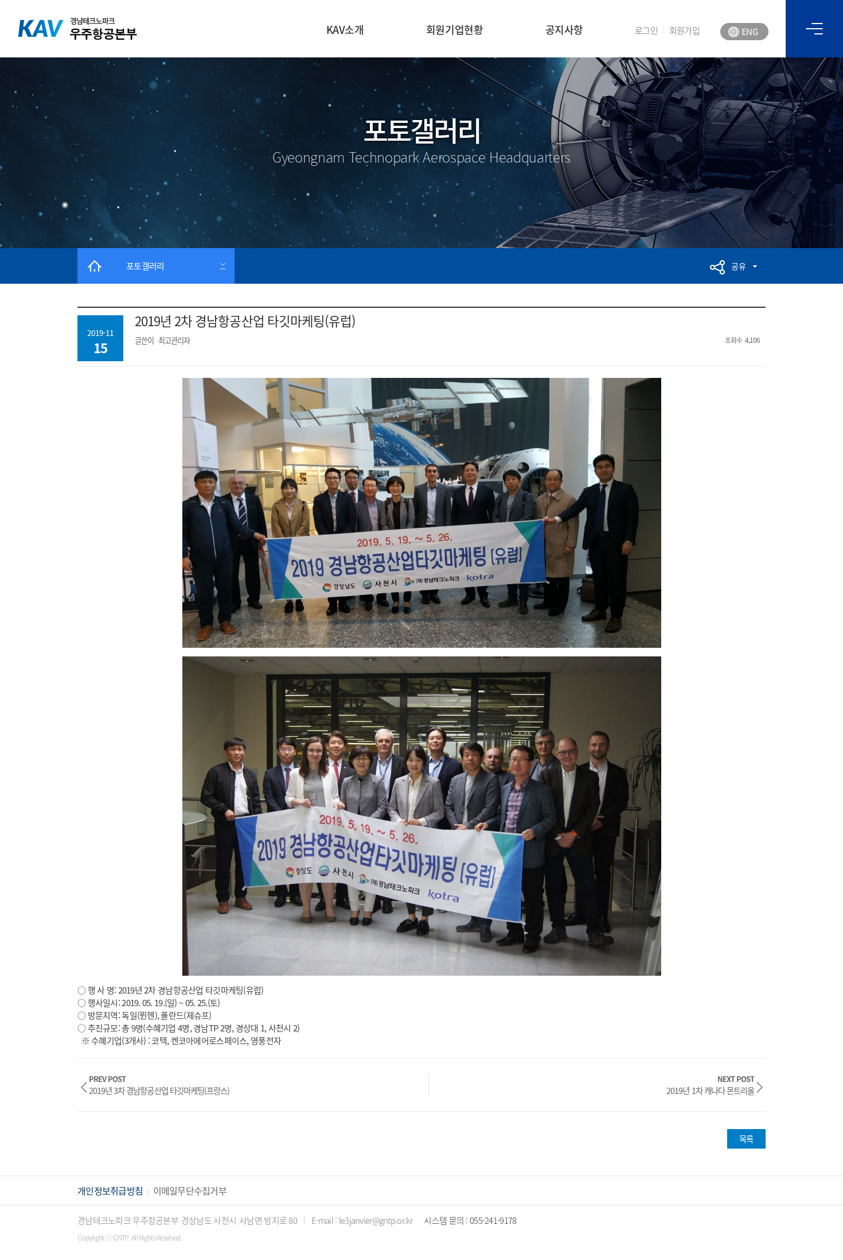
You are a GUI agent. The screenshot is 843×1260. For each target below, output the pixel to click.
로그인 (646, 30)
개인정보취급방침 (110, 1190)
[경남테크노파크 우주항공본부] (77, 28)
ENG (749, 31)
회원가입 (684, 30)
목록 (746, 1139)
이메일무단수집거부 (190, 1190)
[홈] (94, 266)
